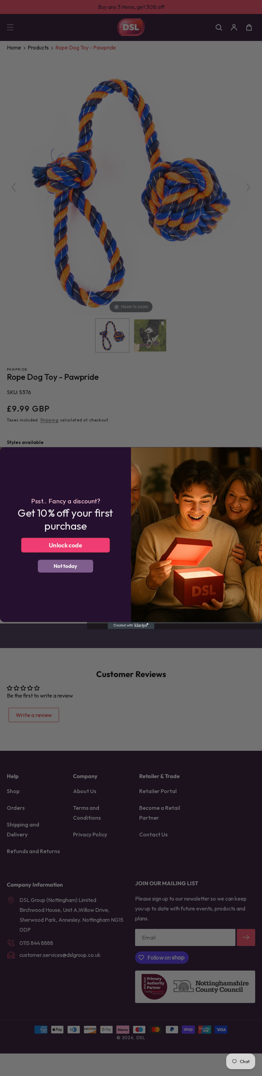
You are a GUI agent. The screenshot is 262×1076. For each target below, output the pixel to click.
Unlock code (66, 544)
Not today (65, 565)
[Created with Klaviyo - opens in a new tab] (131, 625)
